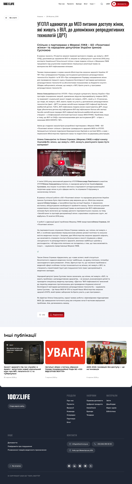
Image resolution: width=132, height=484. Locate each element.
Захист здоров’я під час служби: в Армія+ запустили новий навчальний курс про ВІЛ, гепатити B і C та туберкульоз (22, 370)
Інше (92, 4)
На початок (16, 466)
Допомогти (122, 4)
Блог (86, 4)
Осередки (71, 415)
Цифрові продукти (95, 404)
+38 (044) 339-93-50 (104, 444)
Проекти (70, 4)
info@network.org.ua (80, 444)
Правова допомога (95, 400)
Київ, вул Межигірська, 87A (82, 450)
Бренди (79, 4)
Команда (70, 411)
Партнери (71, 419)
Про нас (62, 4)
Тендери (90, 415)
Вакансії (70, 408)
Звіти (108, 400)
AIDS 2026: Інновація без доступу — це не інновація (106, 368)
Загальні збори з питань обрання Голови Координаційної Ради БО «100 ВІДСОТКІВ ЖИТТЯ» (63, 369)
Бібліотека (111, 411)
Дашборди (110, 404)
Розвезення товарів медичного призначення (27, 450)
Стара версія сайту (17, 406)
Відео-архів (111, 408)
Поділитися (58, 315)
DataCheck (91, 408)
